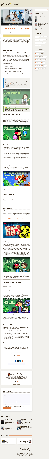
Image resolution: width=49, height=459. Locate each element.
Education (46, 36)
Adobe (45, 65)
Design (42, 36)
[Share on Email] (22, 361)
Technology (43, 62)
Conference (37, 53)
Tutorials (44, 42)
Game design (10, 83)
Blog (45, 68)
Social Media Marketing (39, 42)
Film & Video (37, 37)
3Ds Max (42, 68)
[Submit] (47, 9)
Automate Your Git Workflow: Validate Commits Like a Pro (9, 421)
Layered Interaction (38, 56)
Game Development (38, 59)
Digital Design (38, 68)
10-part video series (20, 218)
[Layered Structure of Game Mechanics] (24, 441)
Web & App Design (38, 45)
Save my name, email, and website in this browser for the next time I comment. (14, 406)
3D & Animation (38, 36)
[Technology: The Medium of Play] (2, 428)
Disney (39, 62)
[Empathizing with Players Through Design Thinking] (19, 428)
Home (37, 3)
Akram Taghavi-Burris (18, 373)
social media (42, 53)
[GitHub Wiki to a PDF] (8, 441)
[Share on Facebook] (16, 361)
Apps (42, 65)
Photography (37, 40)
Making (46, 39)
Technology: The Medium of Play (8, 427)
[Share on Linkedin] (20, 361)
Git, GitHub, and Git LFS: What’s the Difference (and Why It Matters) (26, 421)
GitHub (37, 65)
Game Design (18, 355)
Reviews (42, 40)
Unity (39, 65)
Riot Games (10, 218)
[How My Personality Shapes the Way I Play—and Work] (36, 17)
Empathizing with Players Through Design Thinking (26, 428)
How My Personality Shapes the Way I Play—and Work (42, 17)
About (40, 3)
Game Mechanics (44, 59)
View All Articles (16, 384)
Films (36, 62)
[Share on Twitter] (18, 361)
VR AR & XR (42, 43)
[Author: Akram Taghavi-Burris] (9, 374)
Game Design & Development (16, 353)
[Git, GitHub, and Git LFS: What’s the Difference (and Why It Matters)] (19, 421)
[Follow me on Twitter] (15, 382)
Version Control (44, 56)
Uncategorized (38, 43)
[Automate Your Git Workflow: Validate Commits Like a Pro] (2, 421)
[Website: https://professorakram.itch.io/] (17, 382)
